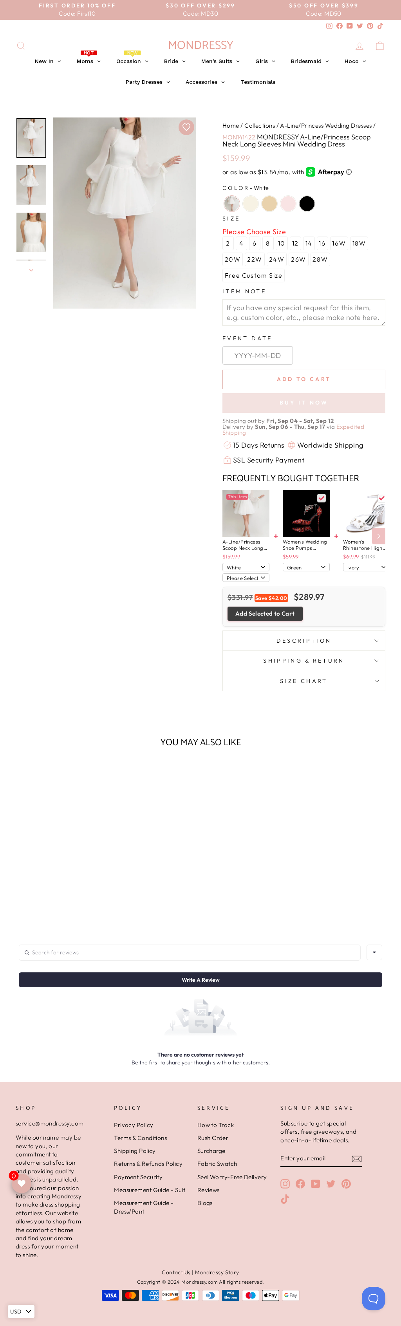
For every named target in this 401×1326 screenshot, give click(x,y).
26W (298, 259)
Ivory (250, 203)
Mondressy (200, 45)
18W (359, 243)
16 (322, 243)
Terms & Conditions (140, 1138)
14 (308, 243)
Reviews (208, 1190)
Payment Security (138, 1177)
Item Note (244, 291)
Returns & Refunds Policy (148, 1163)
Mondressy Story (217, 1272)
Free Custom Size (254, 275)
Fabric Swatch (217, 1163)
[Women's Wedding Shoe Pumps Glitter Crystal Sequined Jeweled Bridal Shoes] (306, 513)
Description (304, 640)
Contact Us (176, 1272)
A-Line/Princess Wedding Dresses (326, 125)
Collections (259, 125)
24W (277, 259)
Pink (288, 203)
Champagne (269, 203)
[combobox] (374, 952)
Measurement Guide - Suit (149, 1190)
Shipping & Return (303, 660)
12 (295, 243)
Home (230, 125)
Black (307, 203)
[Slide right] (378, 536)
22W (254, 259)
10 (281, 243)
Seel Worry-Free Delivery (232, 1177)
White (232, 203)
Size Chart (303, 681)
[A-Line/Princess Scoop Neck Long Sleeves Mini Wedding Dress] (245, 513)
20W (233, 259)
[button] (58, 901)
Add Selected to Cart (265, 613)
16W (339, 243)
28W (320, 259)
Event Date (247, 338)
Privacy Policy (133, 1125)
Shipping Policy (135, 1150)
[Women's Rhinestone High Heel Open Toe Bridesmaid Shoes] (366, 513)
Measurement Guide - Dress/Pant (144, 1207)
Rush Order (213, 1138)
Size (231, 218)
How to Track (215, 1125)
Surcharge (211, 1150)
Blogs (205, 1203)
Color (245, 187)
